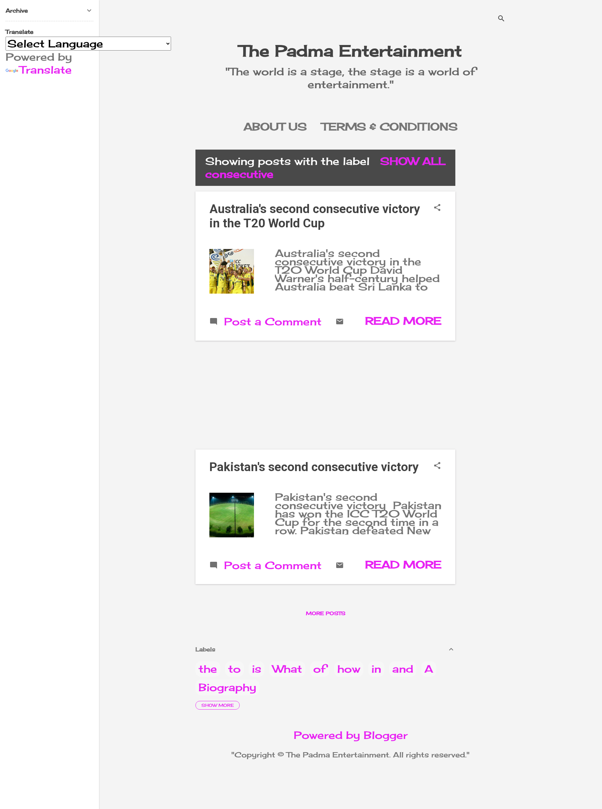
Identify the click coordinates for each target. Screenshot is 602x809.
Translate (46, 69)
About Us (275, 126)
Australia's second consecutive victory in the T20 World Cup (314, 216)
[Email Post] (339, 322)
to (234, 669)
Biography (227, 687)
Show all (413, 161)
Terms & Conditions (390, 126)
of (319, 669)
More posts (325, 613)
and (402, 669)
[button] (437, 208)
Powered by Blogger (351, 735)
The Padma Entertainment (350, 50)
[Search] (501, 19)
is (256, 669)
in (376, 669)
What (287, 669)
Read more (403, 321)
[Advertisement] (489, 254)
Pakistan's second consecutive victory (314, 467)
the (208, 669)
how (348, 669)
